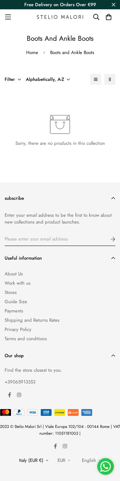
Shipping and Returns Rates (32, 320)
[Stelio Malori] (60, 17)
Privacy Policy (18, 329)
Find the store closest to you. (33, 370)
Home (32, 52)
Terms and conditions (26, 338)
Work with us (17, 283)
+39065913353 (20, 382)
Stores (11, 292)
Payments (14, 310)
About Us (14, 273)
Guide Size (16, 301)
